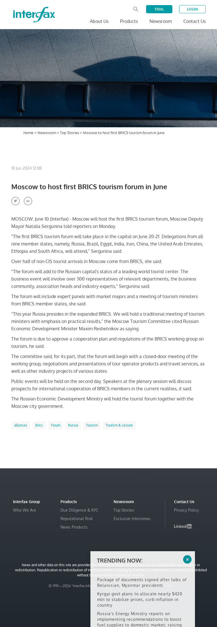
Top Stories (70, 132)
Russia (73, 425)
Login (192, 9)
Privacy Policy (186, 510)
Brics (39, 425)
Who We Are (24, 510)
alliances (20, 425)
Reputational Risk (76, 518)
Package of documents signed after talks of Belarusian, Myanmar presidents (142, 572)
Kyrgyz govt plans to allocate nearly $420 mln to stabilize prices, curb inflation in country (139, 589)
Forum (55, 425)
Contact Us (194, 21)
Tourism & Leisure (119, 425)
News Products (74, 527)
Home (28, 132)
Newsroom (47, 132)
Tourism (92, 425)
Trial (159, 9)
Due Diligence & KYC (79, 510)
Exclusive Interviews (132, 518)
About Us (99, 21)
